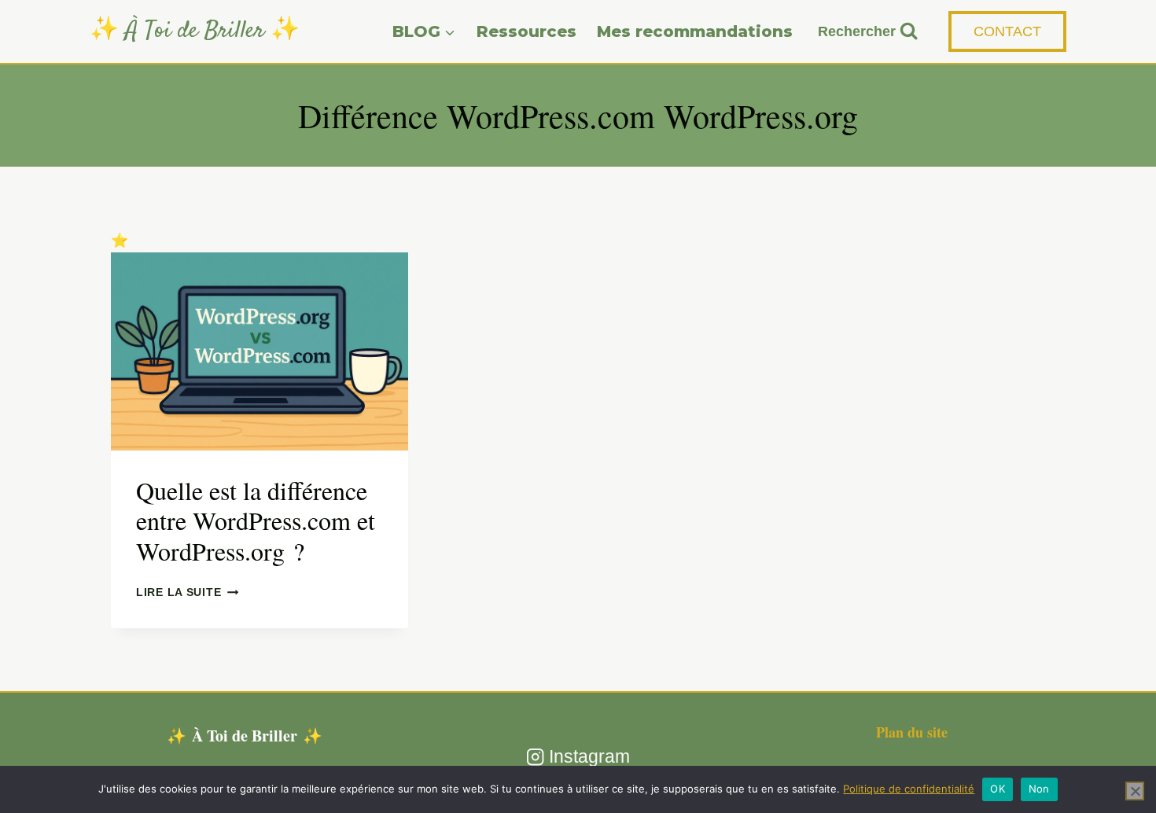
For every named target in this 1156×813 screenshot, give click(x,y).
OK (997, 788)
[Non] (1134, 791)
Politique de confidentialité (908, 788)
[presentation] (259, 351)
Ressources (526, 31)
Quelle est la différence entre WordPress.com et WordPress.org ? (255, 520)
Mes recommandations (695, 31)
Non (1039, 788)
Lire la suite (187, 592)
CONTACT (1007, 31)
